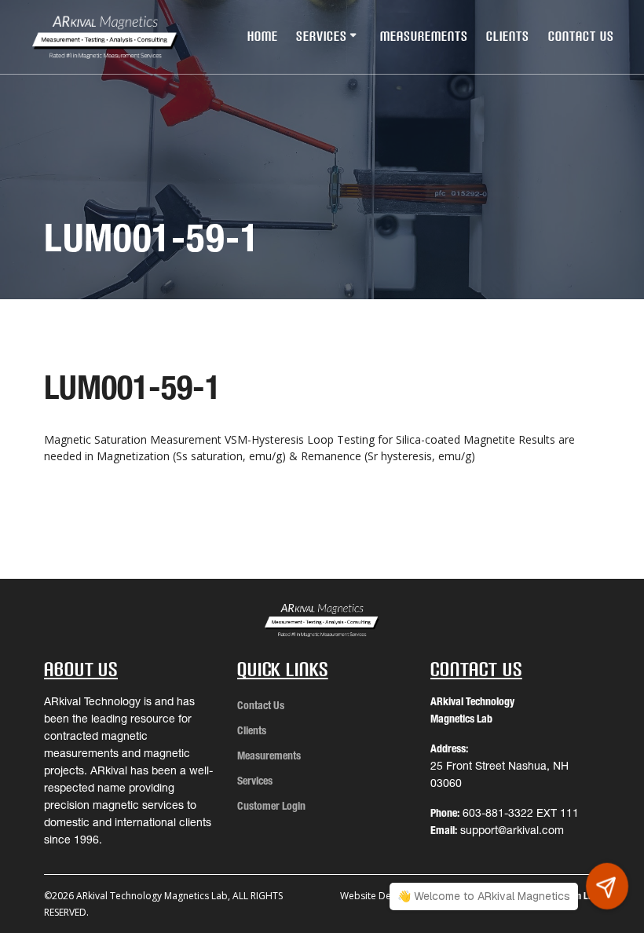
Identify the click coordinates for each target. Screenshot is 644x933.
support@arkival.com (512, 830)
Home (262, 36)
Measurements (424, 36)
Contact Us (581, 36)
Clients (507, 36)
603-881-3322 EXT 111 (521, 813)
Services (321, 36)
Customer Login (271, 806)
